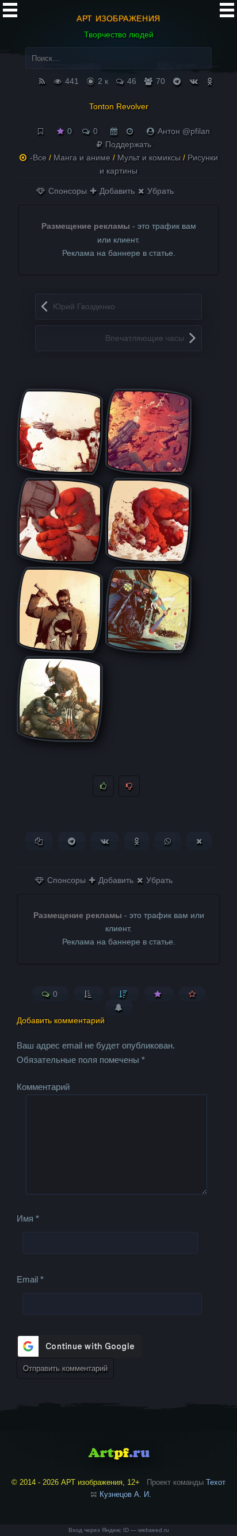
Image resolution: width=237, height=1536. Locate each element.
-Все (38, 157)
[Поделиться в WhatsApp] (167, 841)
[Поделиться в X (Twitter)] (199, 841)
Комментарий (43, 1087)
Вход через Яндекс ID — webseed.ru (118, 1530)
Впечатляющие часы (144, 338)
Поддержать (127, 144)
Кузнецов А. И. (125, 1494)
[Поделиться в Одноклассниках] (136, 841)
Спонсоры (66, 190)
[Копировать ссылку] (39, 841)
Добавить (116, 190)
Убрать (159, 190)
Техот (215, 1482)
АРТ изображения (118, 18)
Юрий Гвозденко (84, 306)
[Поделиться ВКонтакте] (105, 841)
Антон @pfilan (184, 131)
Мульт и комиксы (149, 157)
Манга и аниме (81, 157)
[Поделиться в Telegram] (72, 841)
